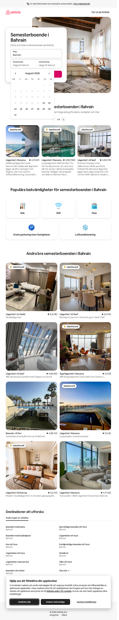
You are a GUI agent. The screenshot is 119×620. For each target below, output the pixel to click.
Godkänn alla (24, 602)
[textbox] (23, 65)
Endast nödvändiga (55, 602)
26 (27, 109)
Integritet (54, 615)
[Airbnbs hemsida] (13, 12)
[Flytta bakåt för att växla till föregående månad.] (16, 73)
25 (21, 109)
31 (15, 115)
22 (44, 103)
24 (15, 109)
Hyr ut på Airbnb (100, 12)
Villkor (64, 615)
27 (32, 109)
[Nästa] (63, 119)
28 (38, 109)
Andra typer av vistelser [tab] (17, 518)
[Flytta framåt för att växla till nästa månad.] (49, 73)
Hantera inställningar (86, 602)
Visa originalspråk (81, 3)
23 (49, 103)
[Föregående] (53, 119)
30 (49, 109)
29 (44, 109)
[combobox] (36, 55)
